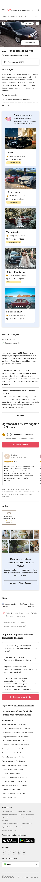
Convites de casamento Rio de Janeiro (16, 728)
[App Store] (10, 842)
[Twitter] (9, 853)
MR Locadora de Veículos (24, 706)
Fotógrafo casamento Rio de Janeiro (15, 737)
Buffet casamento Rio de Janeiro (14, 724)
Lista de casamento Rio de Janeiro (14, 765)
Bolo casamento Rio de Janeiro (13, 777)
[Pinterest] (14, 853)
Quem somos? (27, 824)
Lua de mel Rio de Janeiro (11, 773)
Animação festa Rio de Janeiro (13, 757)
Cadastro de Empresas (10, 824)
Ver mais (20, 415)
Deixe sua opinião (20, 445)
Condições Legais (24, 811)
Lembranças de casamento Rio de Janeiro (17, 733)
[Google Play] (27, 842)
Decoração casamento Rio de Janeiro (16, 749)
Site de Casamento (9, 830)
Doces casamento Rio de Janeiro (14, 781)
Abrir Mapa (32, 606)
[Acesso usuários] (38, 10)
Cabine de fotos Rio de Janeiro (13, 794)
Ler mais (5, 105)
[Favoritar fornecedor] (37, 23)
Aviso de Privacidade (9, 815)
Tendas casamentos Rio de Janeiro (15, 753)
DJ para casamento (9, 798)
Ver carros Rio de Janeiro (20, 583)
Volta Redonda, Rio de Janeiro (16, 55)
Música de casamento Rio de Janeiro (15, 745)
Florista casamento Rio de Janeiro (14, 761)
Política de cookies (27, 815)
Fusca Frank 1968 (14, 312)
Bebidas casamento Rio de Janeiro (14, 785)
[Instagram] (19, 853)
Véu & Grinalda (13, 192)
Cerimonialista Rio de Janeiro (12, 769)
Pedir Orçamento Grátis (20, 697)
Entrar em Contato (8, 811)
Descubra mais (30, 43)
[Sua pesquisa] (3, 23)
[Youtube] (24, 853)
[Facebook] (4, 853)
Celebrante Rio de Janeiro (11, 789)
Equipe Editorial (7, 827)
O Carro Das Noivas (15, 272)
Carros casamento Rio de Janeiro (14, 16)
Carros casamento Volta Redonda (14, 626)
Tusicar (9, 152)
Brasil (9, 864)
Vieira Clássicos (13, 232)
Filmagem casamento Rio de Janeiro (15, 741)
